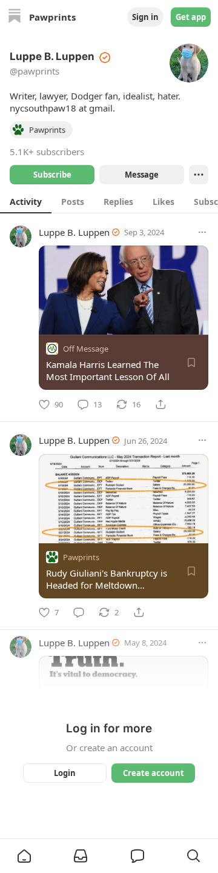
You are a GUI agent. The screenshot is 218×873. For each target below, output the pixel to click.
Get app (191, 17)
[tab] (25, 201)
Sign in (145, 17)
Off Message (85, 348)
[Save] (191, 362)
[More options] (202, 232)
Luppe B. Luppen (74, 232)
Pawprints (81, 556)
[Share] (160, 404)
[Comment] (78, 612)
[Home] (14, 17)
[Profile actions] (198, 174)
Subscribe (52, 174)
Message (142, 174)
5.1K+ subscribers (47, 152)
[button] (24, 856)
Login (65, 773)
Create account (153, 773)
